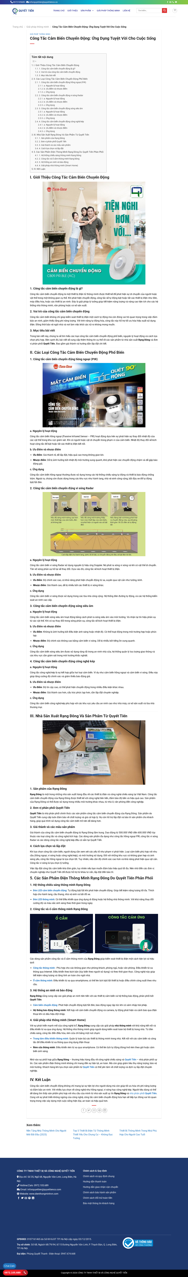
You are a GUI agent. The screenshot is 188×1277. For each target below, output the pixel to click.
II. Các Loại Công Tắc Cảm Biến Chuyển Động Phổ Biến (61, 79)
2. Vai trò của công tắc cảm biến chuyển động (59, 72)
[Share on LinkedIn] (104, 1110)
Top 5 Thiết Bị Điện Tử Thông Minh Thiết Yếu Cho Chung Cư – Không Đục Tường (93, 1134)
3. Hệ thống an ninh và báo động (53, 162)
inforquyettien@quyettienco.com (44, 1189)
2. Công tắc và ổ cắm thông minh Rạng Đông (59, 159)
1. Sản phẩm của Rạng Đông (52, 138)
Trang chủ (58, 10)
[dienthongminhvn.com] (29, 11)
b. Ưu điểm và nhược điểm (55, 89)
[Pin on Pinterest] (99, 1110)
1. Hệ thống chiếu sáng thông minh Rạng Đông (60, 155)
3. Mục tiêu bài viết (47, 75)
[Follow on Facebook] (167, 2)
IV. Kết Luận (39, 169)
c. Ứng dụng (49, 92)
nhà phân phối (143, 1093)
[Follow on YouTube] (176, 2)
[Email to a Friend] (94, 1110)
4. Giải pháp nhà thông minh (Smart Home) (58, 165)
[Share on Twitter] (88, 1110)
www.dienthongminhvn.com (43, 1193)
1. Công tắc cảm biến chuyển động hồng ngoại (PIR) (62, 82)
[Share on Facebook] (83, 1110)
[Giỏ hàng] (174, 10)
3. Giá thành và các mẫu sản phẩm (54, 145)
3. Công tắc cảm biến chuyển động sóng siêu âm (61, 108)
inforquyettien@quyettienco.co (43, 2)
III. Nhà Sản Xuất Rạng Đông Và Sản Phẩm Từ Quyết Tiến (61, 134)
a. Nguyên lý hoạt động (54, 85)
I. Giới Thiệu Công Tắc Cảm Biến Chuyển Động (56, 65)
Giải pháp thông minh (108, 10)
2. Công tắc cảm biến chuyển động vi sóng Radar (61, 95)
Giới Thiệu (72, 10)
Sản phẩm (86, 10)
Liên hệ (126, 10)
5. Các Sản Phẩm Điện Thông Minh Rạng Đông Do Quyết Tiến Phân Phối (69, 152)
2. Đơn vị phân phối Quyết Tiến (52, 141)
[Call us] (173, 2)
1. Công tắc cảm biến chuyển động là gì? (57, 68)
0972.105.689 (41, 1185)
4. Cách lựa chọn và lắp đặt (51, 148)
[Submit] (164, 10)
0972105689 (19, 2)
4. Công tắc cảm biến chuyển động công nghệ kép (61, 121)
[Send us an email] (170, 2)
